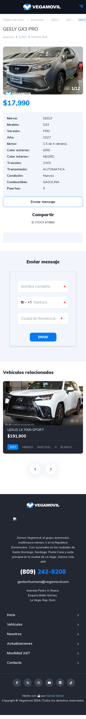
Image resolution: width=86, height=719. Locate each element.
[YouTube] (49, 683)
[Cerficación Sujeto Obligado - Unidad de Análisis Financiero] (42, 519)
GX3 (68, 20)
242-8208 (43, 571)
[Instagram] (38, 683)
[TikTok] (71, 683)
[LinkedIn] (60, 683)
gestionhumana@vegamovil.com (43, 582)
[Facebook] (17, 683)
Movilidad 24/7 (18, 653)
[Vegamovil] (42, 7)
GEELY (55, 20)
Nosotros (14, 634)
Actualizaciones (19, 643)
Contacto (14, 662)
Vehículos (14, 624)
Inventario (37, 20)
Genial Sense (55, 695)
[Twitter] (28, 683)
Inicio (11, 615)
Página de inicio (13, 20)
